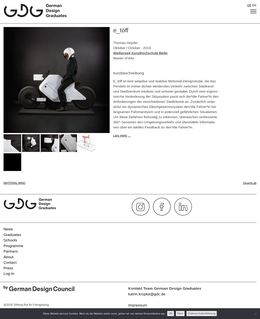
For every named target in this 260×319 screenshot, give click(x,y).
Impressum (137, 305)
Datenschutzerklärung (201, 313)
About (8, 257)
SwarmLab (249, 183)
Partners (11, 251)
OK (171, 313)
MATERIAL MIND (14, 183)
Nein (180, 313)
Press (8, 268)
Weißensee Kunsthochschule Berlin (140, 53)
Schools (10, 240)
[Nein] (255, 313)
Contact (10, 262)
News (8, 229)
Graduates (12, 235)
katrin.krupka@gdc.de (146, 294)
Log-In (9, 273)
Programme (13, 246)
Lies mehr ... (122, 135)
